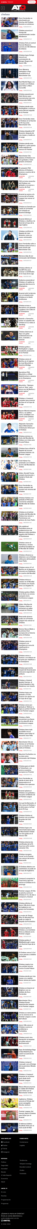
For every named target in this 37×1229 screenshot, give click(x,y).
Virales (22, 1170)
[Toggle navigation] (3, 8)
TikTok (5, 1148)
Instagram (6, 1152)
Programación (6, 1200)
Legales (22, 1145)
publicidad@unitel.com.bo (10, 1218)
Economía (4, 1178)
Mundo (3, 1172)
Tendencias (23, 1160)
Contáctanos (24, 1142)
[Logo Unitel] (18, 8)
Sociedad (4, 1168)
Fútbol (21, 27)
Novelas (3, 1196)
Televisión (10, 2)
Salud (3, 1182)
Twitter (5, 1145)
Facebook (6, 1142)
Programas (4, 1203)
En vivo (32, 2)
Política (3, 1162)
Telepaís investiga (25, 1164)
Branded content (25, 1167)
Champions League (22, 177)
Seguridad (4, 1165)
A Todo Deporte (6, 1175)
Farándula (23, 1173)
